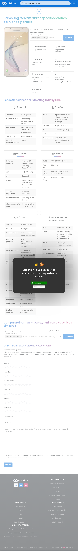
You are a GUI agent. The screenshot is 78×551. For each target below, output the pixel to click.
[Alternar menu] (74, 3)
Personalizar (39, 287)
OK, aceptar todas (39, 283)
